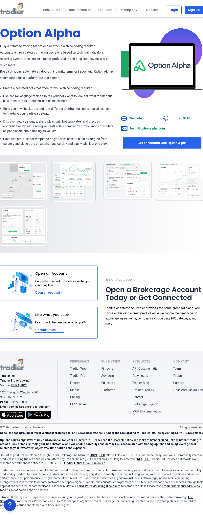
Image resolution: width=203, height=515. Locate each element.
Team (177, 368)
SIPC (23, 385)
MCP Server (78, 404)
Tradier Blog (140, 383)
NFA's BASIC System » (189, 432)
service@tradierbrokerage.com (29, 406)
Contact (153, 10)
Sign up (194, 10)
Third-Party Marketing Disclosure (98, 486)
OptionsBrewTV (143, 390)
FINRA (15, 385)
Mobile (75, 390)
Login (173, 10)
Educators (108, 383)
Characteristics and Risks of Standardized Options (146, 440)
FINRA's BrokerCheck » (90, 432)
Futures (75, 383)
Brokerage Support (145, 404)
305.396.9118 (180, 118)
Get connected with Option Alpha (162, 143)
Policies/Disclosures (188, 390)
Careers (178, 383)
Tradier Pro (77, 376)
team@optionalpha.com (147, 128)
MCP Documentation (146, 411)
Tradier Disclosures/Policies (181, 486)
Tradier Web (78, 368)
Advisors (107, 376)
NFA (139, 459)
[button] (10, 505)
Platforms (108, 390)
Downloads (140, 376)
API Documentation (145, 368)
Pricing (75, 397)
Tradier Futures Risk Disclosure (84, 463)
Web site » (136, 118)
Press (177, 376)
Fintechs (107, 368)
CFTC (147, 459)
